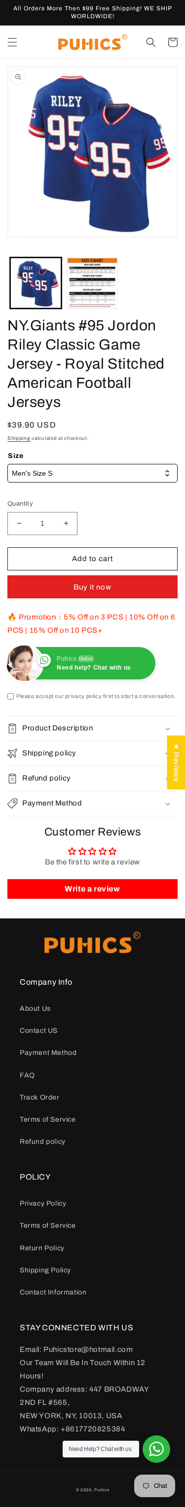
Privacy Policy (43, 1203)
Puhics (101, 1490)
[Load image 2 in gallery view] (92, 283)
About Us (35, 1008)
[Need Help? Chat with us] (156, 1449)
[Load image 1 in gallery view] (36, 283)
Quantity (20, 503)
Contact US (39, 1030)
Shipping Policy (45, 1270)
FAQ (27, 1075)
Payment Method (48, 1052)
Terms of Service (48, 1119)
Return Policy (42, 1248)
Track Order (40, 1097)
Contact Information (53, 1292)
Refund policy (43, 1141)
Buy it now (92, 587)
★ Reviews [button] (176, 762)
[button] (12, 42)
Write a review (92, 889)
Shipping (19, 438)
